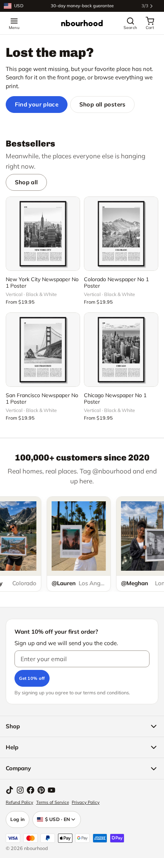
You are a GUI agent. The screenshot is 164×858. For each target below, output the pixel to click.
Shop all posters (102, 104)
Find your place (37, 104)
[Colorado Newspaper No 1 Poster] (121, 233)
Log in (17, 819)
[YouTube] (51, 790)
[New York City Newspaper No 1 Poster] (43, 233)
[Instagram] (20, 790)
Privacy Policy (86, 802)
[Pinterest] (41, 790)
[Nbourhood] (82, 23)
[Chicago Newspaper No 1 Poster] (121, 349)
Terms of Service (52, 802)
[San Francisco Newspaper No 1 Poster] (43, 349)
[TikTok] (9, 790)
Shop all (26, 182)
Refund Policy (19, 802)
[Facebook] (30, 790)
